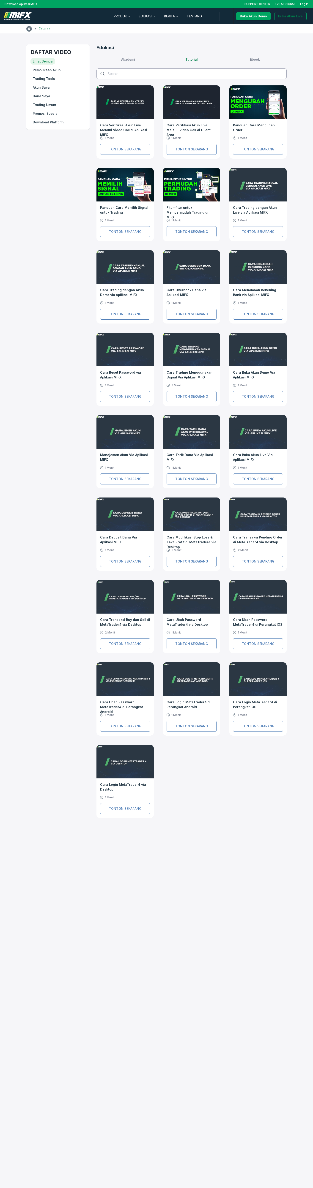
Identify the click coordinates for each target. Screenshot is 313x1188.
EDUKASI (145, 16)
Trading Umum (44, 105)
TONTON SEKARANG (125, 149)
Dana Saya (41, 96)
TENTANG (194, 16)
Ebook (255, 59)
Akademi (128, 59)
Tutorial (191, 59)
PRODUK (120, 16)
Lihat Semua (43, 61)
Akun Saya (41, 87)
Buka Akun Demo (253, 16)
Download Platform (48, 122)
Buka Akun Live (290, 16)
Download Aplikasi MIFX (21, 4)
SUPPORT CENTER (257, 4)
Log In (304, 4)
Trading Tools (44, 79)
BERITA (169, 16)
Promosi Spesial (45, 113)
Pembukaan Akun (47, 70)
